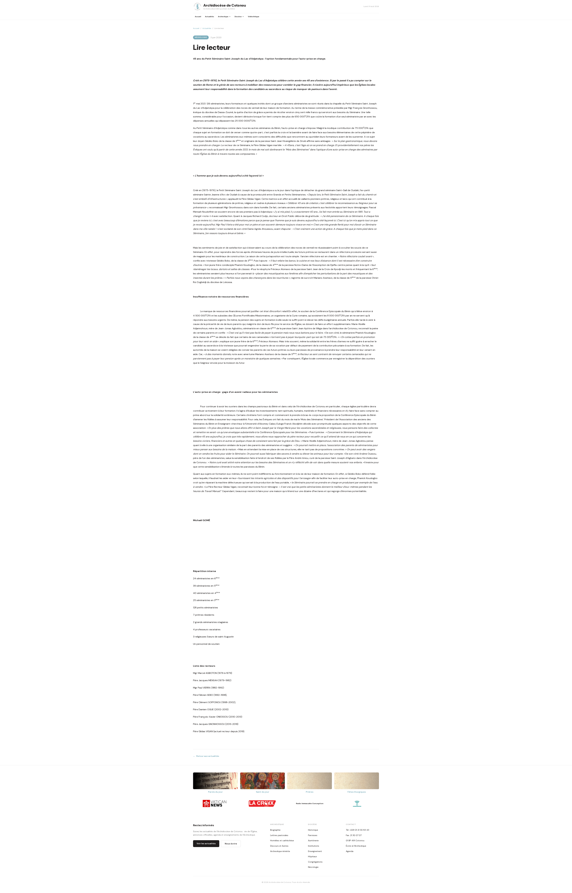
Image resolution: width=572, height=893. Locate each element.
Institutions (313, 846)
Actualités (209, 16)
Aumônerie (313, 840)
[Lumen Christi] (357, 803)
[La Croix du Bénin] (262, 803)
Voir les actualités (206, 843)
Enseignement (315, 851)
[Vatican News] (215, 803)
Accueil (198, 16)
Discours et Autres (279, 846)
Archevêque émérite (280, 851)
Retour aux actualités (206, 756)
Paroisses (312, 835)
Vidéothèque (253, 16)
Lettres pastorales (279, 835)
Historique (313, 830)
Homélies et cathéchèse (282, 840)
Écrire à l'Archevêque (356, 846)
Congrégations (315, 861)
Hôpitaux (312, 856)
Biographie (275, 830)
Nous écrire (231, 843)
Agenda (349, 851)
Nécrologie (201, 37)
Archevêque (223, 16)
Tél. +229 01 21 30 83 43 (357, 830)
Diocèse (238, 16)
